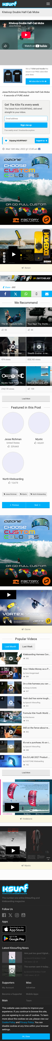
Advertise (30, 987)
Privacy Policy (27, 1022)
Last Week (27, 646)
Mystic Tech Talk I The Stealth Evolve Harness (13, 383)
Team (29, 1000)
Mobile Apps (32, 994)
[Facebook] (4, 916)
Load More (26, 399)
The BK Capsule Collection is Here (13, 324)
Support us (40, 141)
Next (37, 505)
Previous (15, 505)
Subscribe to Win (38, 81)
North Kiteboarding (13, 478)
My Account (8, 987)
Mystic (39, 439)
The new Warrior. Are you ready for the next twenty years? (13, 353)
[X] (10, 916)
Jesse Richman (13, 439)
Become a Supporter (12, 994)
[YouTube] (23, 916)
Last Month (10, 646)
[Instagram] (17, 916)
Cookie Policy (8, 1022)
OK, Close (26, 1036)
